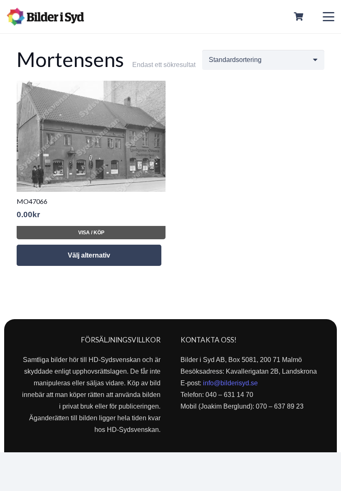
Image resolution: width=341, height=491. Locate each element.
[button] (328, 16)
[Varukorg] (299, 16)
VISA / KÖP (91, 233)
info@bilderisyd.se (230, 383)
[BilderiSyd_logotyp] (45, 16)
